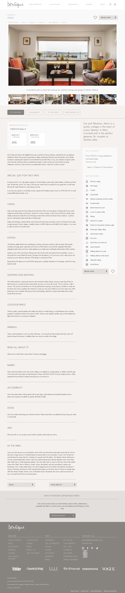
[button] (11, 53)
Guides (30, 543)
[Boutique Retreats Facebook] (87, 548)
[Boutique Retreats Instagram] (83, 548)
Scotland (49, 553)
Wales (47, 560)
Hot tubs (68, 547)
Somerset (49, 556)
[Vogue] (108, 569)
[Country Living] (35, 568)
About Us (31, 550)
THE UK (24, 22)
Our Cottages (14, 540)
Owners (89, 4)
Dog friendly (69, 543)
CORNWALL (42, 22)
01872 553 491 (87, 543)
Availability (56, 485)
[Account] (116, 4)
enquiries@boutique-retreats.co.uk (92, 540)
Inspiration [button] (73, 4)
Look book (13, 547)
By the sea (68, 540)
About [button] (102, 4)
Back (11, 485)
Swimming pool (71, 556)
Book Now (106, 17)
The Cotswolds (52, 543)
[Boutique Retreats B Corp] (85, 554)
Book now (89, 271)
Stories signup (58, 516)
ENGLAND (32, 22)
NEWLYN (64, 22)
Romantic (68, 550)
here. (45, 354)
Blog (10, 543)
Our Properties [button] (35, 4)
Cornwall (49, 540)
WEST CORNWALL (53, 22)
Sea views (68, 553)
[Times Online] (90, 569)
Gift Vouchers (33, 553)
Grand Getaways (71, 560)
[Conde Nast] (16, 569)
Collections (32, 540)
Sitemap (11, 553)
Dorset (48, 550)
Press (29, 547)
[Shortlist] (111, 4)
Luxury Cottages (13, 22)
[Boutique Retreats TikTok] (97, 548)
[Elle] (53, 569)
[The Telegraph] (72, 569)
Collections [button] (55, 4)
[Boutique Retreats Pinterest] (92, 548)
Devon (48, 547)
